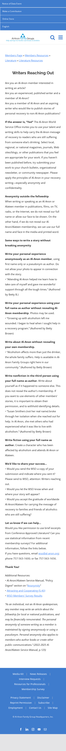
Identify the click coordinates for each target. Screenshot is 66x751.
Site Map (53, 707)
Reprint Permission (21, 702)
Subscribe (44, 702)
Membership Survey (33, 689)
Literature (10, 60)
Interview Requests (30, 679)
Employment (15, 707)
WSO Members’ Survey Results (24, 595)
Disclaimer (43, 697)
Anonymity (33, 585)
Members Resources (36, 55)
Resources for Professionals (30, 684)
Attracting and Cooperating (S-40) (26, 590)
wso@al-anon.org (48, 553)
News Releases (38, 674)
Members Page (13, 55)
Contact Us (35, 707)
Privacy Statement (20, 697)
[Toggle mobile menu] (60, 37)
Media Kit (18, 674)
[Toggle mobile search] (52, 37)
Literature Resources (31, 60)
